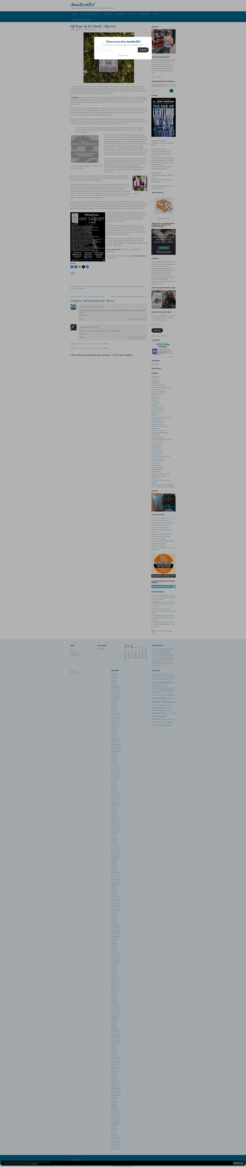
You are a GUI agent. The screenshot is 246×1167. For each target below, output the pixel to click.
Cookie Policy (35, 1164)
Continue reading (123, 55)
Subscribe (143, 50)
